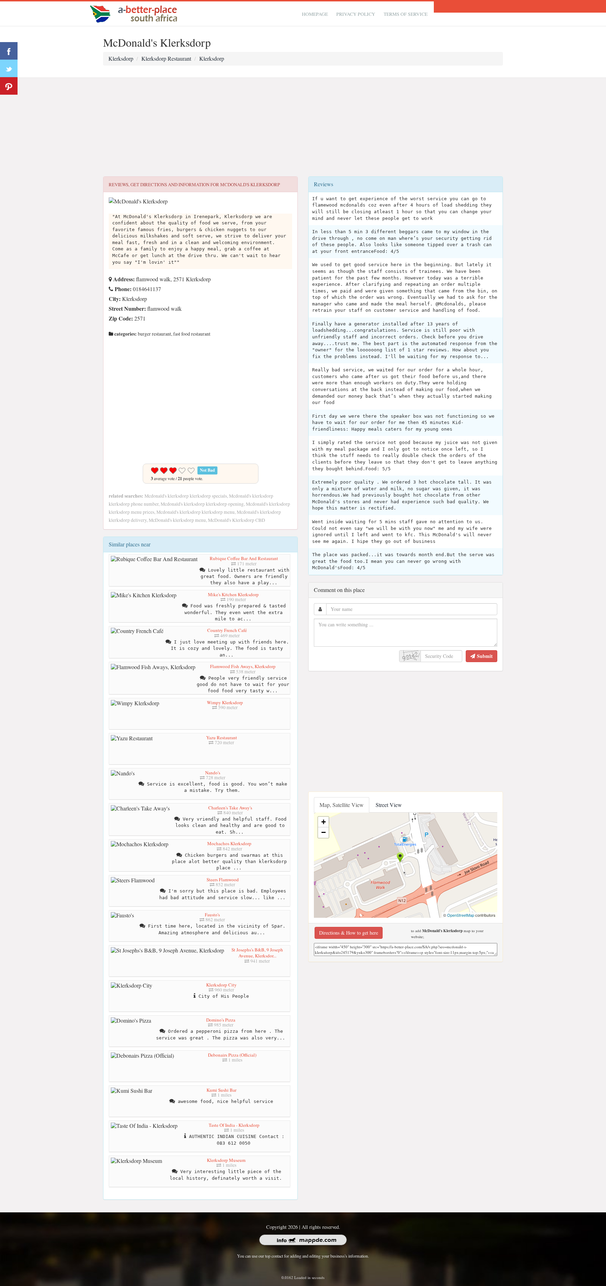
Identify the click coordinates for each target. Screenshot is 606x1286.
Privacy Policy (355, 14)
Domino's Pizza (220, 1020)
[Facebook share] (9, 51)
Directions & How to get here (348, 932)
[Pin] (9, 86)
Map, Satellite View (341, 804)
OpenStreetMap (460, 915)
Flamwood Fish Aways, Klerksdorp (243, 666)
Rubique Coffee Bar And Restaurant (244, 558)
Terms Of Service (405, 14)
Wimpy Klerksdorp (225, 702)
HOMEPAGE (315, 14)
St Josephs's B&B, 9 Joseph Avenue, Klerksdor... (257, 953)
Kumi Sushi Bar (221, 1090)
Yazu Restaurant (221, 737)
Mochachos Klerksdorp (229, 843)
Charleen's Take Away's (230, 807)
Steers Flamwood (223, 879)
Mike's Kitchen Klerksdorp (233, 594)
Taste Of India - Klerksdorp (234, 1125)
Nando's (212, 772)
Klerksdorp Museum (226, 1160)
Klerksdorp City (221, 985)
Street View (389, 804)
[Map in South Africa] (135, 12)
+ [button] (323, 821)
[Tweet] (9, 68)
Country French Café (227, 630)
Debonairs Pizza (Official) (232, 1055)
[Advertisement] (303, 127)
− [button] (323, 832)
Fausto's (212, 914)
